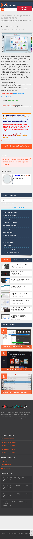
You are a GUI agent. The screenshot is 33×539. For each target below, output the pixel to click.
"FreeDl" (17, 116)
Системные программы (9, 215)
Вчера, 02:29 (7, 496)
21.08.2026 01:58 (16, 267)
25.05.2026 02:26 (16, 296)
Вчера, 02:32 (7, 488)
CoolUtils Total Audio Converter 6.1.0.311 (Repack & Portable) (16, 502)
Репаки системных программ (8, 438)
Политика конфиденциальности (12, 249)
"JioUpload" (22, 116)
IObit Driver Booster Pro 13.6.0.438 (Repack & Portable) (19, 272)
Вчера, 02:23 (7, 505)
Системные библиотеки (9, 235)
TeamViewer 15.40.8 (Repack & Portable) (20, 279)
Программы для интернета (10, 222)
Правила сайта (7, 245)
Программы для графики (9, 219)
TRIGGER (27, 175)
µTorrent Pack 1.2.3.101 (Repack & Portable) (19, 294)
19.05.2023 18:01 (16, 280)
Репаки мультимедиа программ (8, 449)
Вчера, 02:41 (7, 480)
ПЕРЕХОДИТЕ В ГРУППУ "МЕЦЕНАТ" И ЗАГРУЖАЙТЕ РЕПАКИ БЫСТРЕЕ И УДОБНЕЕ (16, 146)
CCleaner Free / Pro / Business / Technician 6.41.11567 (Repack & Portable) (18, 316)
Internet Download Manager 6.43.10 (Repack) (19, 265)
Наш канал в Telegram (17, 208)
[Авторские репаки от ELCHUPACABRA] (8, 4)
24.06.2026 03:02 (16, 319)
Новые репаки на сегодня (10, 212)
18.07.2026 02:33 (16, 287)
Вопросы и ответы (8, 242)
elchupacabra (15, 29)
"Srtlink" (4, 118)
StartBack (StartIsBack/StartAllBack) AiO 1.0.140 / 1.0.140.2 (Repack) (20, 308)
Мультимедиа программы (10, 225)
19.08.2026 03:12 (16, 310)
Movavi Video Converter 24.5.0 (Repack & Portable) (16, 486)
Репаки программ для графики (22, 20)
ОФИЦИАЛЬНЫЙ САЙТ (13, 100)
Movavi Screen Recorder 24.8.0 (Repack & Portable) (16, 494)
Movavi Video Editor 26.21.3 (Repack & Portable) (15, 478)
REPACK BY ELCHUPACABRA (7, 20)
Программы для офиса (9, 229)
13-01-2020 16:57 (6, 29)
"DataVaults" (12, 116)
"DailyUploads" (6, 116)
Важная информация (8, 239)
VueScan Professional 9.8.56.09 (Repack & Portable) (20, 301)
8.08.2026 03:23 (15, 303)
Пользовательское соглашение (11, 252)
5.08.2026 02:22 (15, 274)
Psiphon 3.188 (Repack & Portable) (19, 286)
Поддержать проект (24, 8)
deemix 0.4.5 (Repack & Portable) (16, 369)
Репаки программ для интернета (9, 445)
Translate (12, 203)
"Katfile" (27, 116)
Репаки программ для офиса (8, 452)
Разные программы (8, 232)
